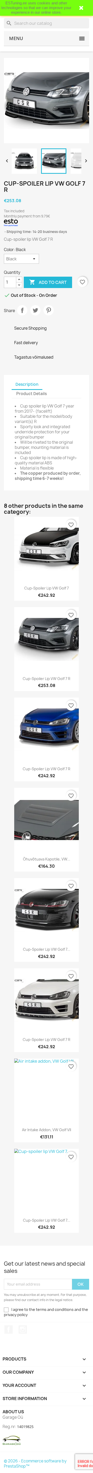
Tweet (35, 310)
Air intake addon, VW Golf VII (46, 1129)
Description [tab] (27, 384)
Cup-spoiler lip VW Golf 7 (46, 588)
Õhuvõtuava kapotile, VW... (46, 859)
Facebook (8, 1329)
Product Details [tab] (31, 393)
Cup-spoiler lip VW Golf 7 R (46, 678)
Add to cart (48, 282)
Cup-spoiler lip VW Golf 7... (46, 949)
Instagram (23, 1329)
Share (22, 310)
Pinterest (48, 310)
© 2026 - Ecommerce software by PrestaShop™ (35, 1463)
